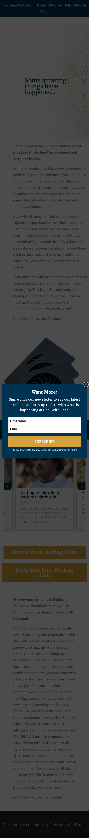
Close (86, 384)
